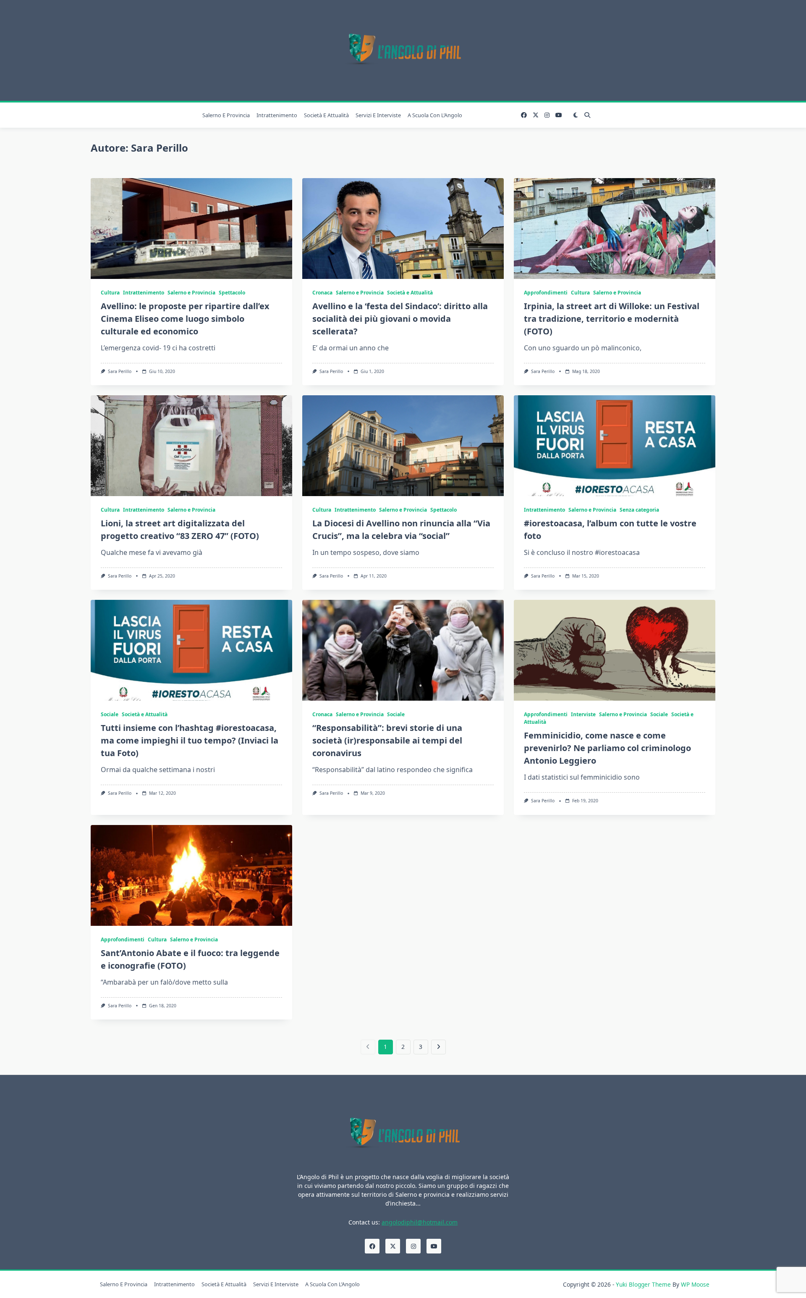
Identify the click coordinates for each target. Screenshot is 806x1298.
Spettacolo (232, 292)
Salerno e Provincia (226, 115)
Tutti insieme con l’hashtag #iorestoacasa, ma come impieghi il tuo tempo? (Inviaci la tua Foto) (189, 740)
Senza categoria (639, 509)
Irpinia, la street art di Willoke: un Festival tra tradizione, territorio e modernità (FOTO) (611, 318)
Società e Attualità (326, 115)
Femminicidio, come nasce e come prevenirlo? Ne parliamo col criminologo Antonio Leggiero (607, 748)
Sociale (109, 714)
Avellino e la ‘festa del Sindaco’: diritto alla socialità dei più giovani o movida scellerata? (400, 318)
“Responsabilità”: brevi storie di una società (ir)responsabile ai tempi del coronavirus (387, 740)
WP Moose (695, 1284)
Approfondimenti (546, 292)
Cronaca (322, 292)
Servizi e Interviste (378, 115)
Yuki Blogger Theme (643, 1284)
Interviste (583, 714)
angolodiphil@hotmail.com (420, 1222)
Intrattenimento (276, 115)
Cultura (110, 292)
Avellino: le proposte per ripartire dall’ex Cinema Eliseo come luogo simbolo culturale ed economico (185, 318)
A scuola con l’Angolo (435, 115)
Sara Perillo (119, 371)
